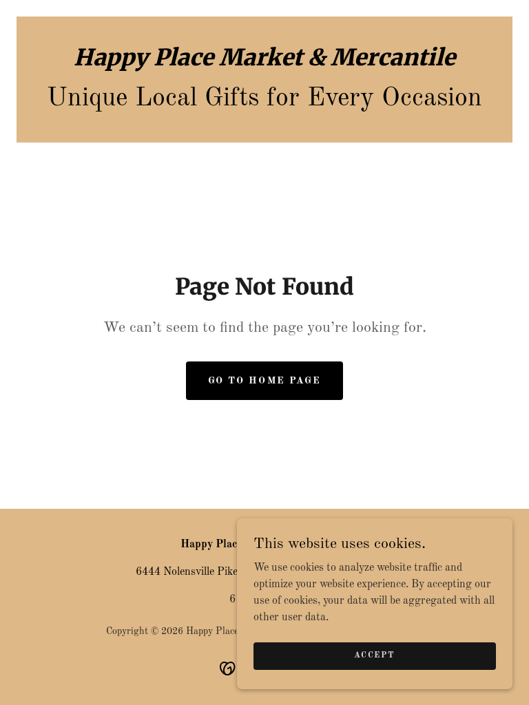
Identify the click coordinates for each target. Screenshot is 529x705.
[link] (264, 62)
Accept (374, 655)
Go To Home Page (264, 381)
